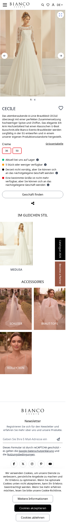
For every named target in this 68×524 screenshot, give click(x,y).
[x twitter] (23, 463)
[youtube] (50, 463)
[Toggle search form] (42, 4)
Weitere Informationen (33, 499)
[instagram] (32, 463)
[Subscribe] (58, 439)
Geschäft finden (32, 194)
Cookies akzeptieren (32, 508)
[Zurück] (4, 56)
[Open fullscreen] (60, 14)
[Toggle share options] (32, 203)
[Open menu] (5, 5)
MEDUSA (16, 269)
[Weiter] (61, 56)
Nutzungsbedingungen (21, 454)
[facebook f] (13, 463)
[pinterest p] (41, 463)
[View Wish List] (48, 4)
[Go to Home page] (19, 4)
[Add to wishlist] (60, 108)
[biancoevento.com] (53, 4)
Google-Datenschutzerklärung (36, 451)
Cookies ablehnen (32, 517)
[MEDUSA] (16, 243)
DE (59, 5)
